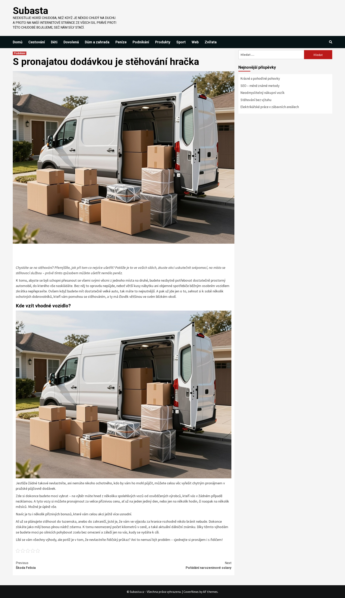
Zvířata (211, 42)
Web (195, 42)
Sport (181, 42)
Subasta (30, 10)
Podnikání (141, 42)
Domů (17, 42)
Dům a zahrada (97, 42)
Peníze (121, 42)
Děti (54, 42)
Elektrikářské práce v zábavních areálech (269, 107)
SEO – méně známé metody (260, 85)
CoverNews (191, 592)
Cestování (36, 42)
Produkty (162, 42)
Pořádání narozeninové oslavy (208, 565)
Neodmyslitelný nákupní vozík (262, 92)
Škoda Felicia (26, 565)
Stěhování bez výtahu (256, 100)
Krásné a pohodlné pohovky (260, 78)
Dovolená (71, 42)
